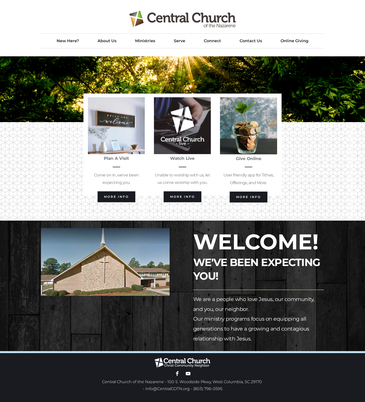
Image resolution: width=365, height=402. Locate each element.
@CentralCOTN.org (171, 388)
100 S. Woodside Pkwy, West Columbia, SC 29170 (214, 381)
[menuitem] (68, 41)
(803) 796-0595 (207, 388)
